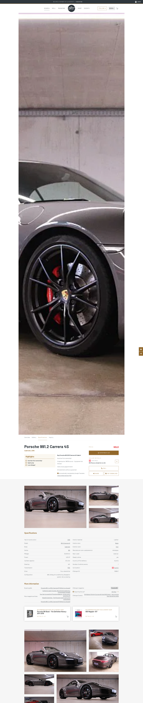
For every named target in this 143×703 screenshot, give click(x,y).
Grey (117, 547)
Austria (116, 567)
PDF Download (112, 473)
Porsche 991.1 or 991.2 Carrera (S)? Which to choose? (55, 588)
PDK (69, 567)
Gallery (34, 437)
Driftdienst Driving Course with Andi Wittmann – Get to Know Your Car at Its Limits (101, 595)
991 (69, 550)
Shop (80, 8)
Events (87, 8)
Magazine (61, 8)
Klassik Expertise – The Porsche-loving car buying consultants (56, 598)
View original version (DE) (64, 475)
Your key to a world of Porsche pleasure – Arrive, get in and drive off (55, 595)
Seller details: (95, 458)
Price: (91, 447)
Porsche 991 (114, 588)
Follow (101, 8)
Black (116, 543)
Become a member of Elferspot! (67, 1)
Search (47, 8)
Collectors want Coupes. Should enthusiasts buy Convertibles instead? (56, 591)
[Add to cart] (67, 616)
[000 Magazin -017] (96, 614)
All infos (114, 592)
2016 (69, 539)
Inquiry (51, 437)
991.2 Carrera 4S (65, 543)
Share (96, 473)
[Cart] (117, 8)
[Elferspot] (71, 8)
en (112, 8)
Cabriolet (67, 547)
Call (104, 468)
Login (139, 1)
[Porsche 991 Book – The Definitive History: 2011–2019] (47, 614)
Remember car (104, 453)
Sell (54, 8)
